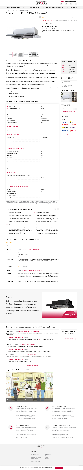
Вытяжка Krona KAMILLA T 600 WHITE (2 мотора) (29, 331)
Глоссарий (47, 458)
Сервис (32, 455)
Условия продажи (48, 464)
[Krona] (41, 3)
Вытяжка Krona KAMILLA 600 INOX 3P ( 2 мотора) (29, 354)
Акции (62, 1)
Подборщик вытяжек (35, 461)
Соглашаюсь (59, 468)
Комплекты (74, 7)
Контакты (47, 460)
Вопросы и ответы (49, 455)
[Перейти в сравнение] (66, 4)
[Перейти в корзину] (71, 4)
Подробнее (69, 134)
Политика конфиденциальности (37, 464)
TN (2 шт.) (40, 339)
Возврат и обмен (34, 458)
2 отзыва (52, 17)
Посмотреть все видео (70, 370)
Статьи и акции (48, 454)
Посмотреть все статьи (69, 111)
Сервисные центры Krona (36, 457)
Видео (46, 457)
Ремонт (32, 460)
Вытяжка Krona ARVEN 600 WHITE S (27, 344)
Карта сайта (63, 464)
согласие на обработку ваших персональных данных (29, 468)
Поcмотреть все (69, 338)
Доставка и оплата (35, 454)
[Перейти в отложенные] (61, 4)
